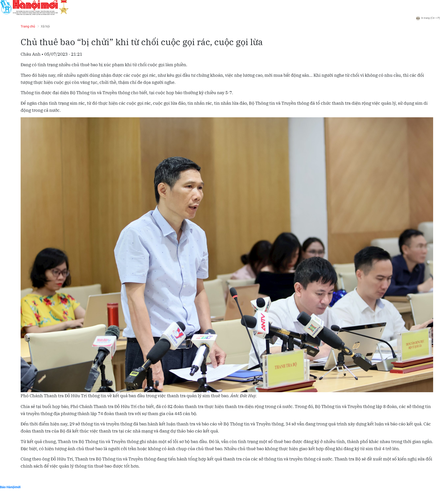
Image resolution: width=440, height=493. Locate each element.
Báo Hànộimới (10, 487)
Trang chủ (28, 26)
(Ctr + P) (430, 17)
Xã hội (45, 26)
